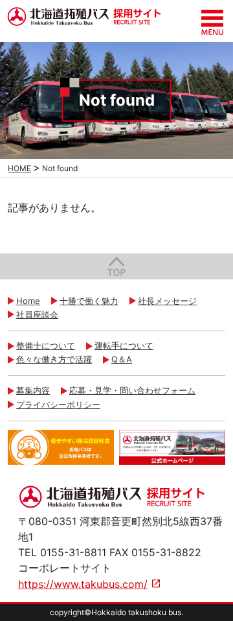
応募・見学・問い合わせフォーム (132, 390)
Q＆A (121, 359)
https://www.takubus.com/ (83, 584)
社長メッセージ (167, 301)
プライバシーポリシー (58, 404)
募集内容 (33, 390)
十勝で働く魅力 (89, 301)
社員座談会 (37, 314)
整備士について (45, 345)
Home (28, 301)
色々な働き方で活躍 (54, 359)
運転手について (123, 345)
